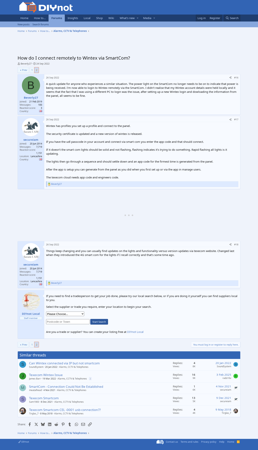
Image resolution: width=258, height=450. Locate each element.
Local (87, 18)
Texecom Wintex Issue (46, 375)
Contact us (172, 441)
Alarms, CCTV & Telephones (73, 367)
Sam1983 (34, 401)
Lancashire (36, 156)
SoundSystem (36, 367)
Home (24, 18)
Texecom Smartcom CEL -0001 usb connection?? (65, 410)
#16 (236, 77)
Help (221, 441)
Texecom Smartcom (44, 398)
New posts (23, 24)
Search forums (40, 24)
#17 (236, 119)
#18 (236, 244)
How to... (40, 18)
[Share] (230, 78)
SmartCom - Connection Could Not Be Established (66, 386)
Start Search (99, 321)
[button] (137, 18)
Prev (24, 70)
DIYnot (25, 441)
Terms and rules (189, 441)
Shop (99, 18)
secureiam (225, 389)
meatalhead (35, 390)
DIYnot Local (135, 332)
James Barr (35, 378)
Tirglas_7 (34, 413)
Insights (73, 18)
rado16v (226, 378)
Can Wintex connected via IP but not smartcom (64, 363)
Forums (56, 18)
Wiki (111, 18)
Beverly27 (26, 63)
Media (147, 18)
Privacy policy (208, 441)
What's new (127, 18)
